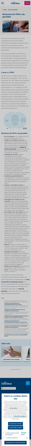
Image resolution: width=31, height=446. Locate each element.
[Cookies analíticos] (4, 438)
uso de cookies (13, 408)
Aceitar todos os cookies (15, 423)
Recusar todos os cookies (15, 427)
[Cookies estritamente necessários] (4, 433)
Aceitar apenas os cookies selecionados (15, 442)
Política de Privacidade (19, 416)
